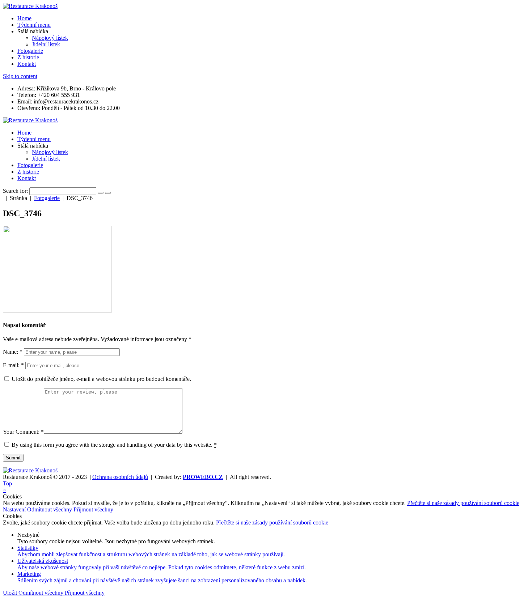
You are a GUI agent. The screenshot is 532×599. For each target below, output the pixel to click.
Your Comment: (23, 432)
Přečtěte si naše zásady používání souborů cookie (463, 503)
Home (24, 18)
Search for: (15, 191)
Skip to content (20, 76)
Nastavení (15, 509)
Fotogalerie (30, 51)
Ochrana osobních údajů (120, 477)
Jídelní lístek (46, 44)
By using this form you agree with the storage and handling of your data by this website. (114, 445)
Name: (12, 352)
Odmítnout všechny (50, 509)
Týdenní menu (34, 25)
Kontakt (26, 64)
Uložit (10, 593)
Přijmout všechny (93, 509)
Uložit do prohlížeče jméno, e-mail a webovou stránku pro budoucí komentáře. (101, 379)
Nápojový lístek (50, 38)
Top (7, 483)
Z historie (28, 57)
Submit (13, 457)
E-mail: (13, 365)
